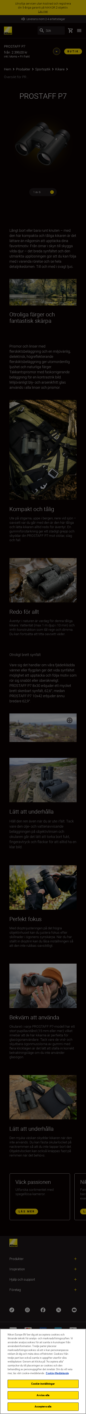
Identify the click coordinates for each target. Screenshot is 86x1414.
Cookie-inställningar (43, 1383)
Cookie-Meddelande (57, 1373)
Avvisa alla (43, 1395)
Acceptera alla (43, 1406)
